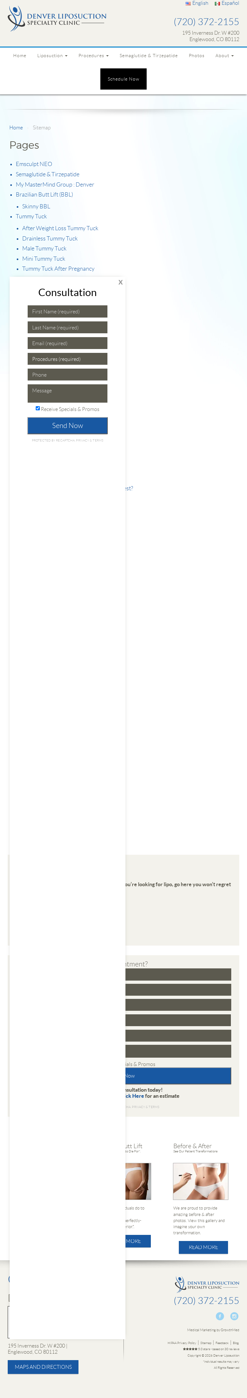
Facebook (220, 1316)
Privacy (139, 1107)
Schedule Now (123, 79)
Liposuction (50, 55)
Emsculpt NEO (34, 164)
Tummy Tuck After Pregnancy (58, 269)
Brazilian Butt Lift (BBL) (44, 194)
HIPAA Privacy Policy (182, 1343)
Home (19, 55)
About (223, 55)
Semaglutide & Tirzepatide (149, 55)
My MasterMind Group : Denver (55, 184)
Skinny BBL (36, 206)
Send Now (67, 426)
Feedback (222, 1343)
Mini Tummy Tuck (43, 259)
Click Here (132, 1096)
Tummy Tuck (31, 216)
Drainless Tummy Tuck (50, 238)
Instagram (234, 1316)
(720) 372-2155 (206, 22)
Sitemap (205, 1343)
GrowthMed (230, 1330)
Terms (153, 1107)
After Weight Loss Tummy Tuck (60, 228)
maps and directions (43, 1367)
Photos (197, 55)
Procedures (91, 55)
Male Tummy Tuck (44, 248)
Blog (236, 1343)
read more (126, 1241)
